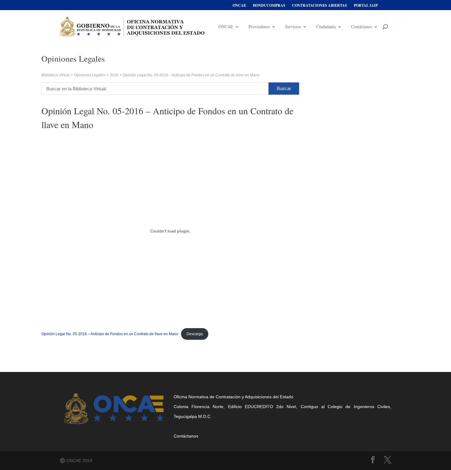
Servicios (293, 26)
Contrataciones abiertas (319, 5)
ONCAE (239, 5)
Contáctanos (361, 26)
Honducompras (269, 5)
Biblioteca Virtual (55, 75)
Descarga (195, 334)
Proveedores (259, 26)
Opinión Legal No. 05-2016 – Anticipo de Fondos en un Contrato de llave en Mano (191, 75)
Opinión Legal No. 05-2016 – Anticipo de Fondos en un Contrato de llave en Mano (109, 334)
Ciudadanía (326, 26)
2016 (114, 75)
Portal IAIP (366, 5)
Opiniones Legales (90, 75)
